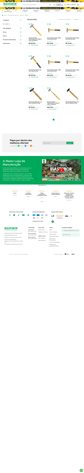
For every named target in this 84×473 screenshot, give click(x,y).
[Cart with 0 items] (78, 4)
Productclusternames (9, 40)
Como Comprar (53, 232)
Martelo (22, 15)
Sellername (6, 43)
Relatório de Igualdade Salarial (54, 245)
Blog (50, 230)
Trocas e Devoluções (54, 242)
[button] (35, 35)
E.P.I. (16, 10)
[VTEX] (66, 254)
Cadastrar (69, 143)
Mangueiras (57, 10)
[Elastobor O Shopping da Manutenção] (9, 4)
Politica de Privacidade (52, 239)
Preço (4, 32)
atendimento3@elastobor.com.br (71, 230)
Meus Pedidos (41, 240)
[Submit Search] (50, 5)
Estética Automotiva (79, 11)
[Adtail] (73, 254)
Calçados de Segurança (47, 11)
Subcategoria (7, 28)
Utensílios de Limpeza (68, 11)
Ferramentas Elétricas (25, 11)
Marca (5, 36)
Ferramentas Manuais (36, 11)
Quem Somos (41, 230)
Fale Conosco (52, 234)
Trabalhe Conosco (43, 232)
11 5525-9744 (32, 230)
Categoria (6, 20)
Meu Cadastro (41, 238)
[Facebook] (10, 216)
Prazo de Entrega (53, 236)
